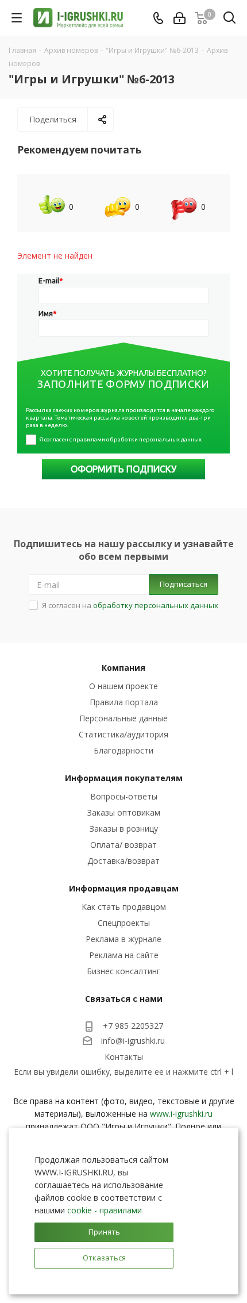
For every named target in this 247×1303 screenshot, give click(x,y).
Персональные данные (123, 718)
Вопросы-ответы (123, 796)
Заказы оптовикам (123, 812)
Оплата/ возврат (123, 844)
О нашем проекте (123, 686)
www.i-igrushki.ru (181, 1113)
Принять (104, 1232)
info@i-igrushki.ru (133, 1040)
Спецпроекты (124, 922)
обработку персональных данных (155, 605)
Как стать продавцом (124, 906)
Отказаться (104, 1257)
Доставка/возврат (123, 860)
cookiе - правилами (104, 1210)
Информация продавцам (124, 888)
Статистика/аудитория (123, 734)
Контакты (124, 1056)
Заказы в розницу (124, 828)
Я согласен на (130, 605)
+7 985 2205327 (133, 1025)
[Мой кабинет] (179, 18)
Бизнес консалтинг (123, 971)
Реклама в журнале (123, 938)
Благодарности (123, 750)
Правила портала (124, 702)
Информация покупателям (124, 777)
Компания (123, 667)
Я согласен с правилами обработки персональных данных (120, 439)
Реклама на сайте (124, 955)
